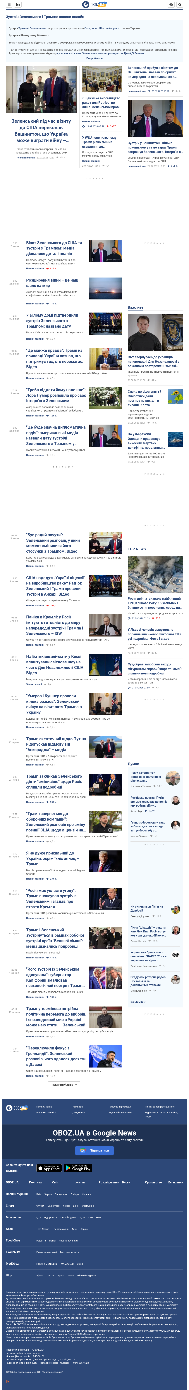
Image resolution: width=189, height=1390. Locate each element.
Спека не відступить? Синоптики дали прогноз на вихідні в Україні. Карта (144, 398)
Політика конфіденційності (160, 1106)
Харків (48, 1194)
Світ (55, 1182)
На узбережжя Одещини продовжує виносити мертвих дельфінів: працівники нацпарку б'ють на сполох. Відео (145, 441)
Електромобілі (60, 1229)
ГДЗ (38, 1217)
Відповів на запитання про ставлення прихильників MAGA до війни (66, 373)
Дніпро (75, 1194)
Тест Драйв (42, 1229)
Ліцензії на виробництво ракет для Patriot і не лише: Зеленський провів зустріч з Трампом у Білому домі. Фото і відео (102, 102)
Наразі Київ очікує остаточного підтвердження (54, 332)
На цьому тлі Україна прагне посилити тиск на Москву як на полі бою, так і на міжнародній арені (56, 795)
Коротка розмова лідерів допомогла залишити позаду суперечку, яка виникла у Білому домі (73, 559)
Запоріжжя (61, 1194)
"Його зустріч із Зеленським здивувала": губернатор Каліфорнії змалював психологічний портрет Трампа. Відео (56, 977)
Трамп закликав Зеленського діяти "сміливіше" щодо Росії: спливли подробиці (54, 781)
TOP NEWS (137, 549)
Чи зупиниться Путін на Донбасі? (146, 908)
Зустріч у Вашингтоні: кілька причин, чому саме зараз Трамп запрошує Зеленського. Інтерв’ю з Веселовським (154, 147)
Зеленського (38, 28)
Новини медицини (47, 1263)
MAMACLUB (67, 1263)
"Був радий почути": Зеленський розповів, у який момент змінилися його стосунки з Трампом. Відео (53, 543)
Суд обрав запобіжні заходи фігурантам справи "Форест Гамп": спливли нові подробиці (155, 668)
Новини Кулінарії (68, 1240)
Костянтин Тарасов (140, 786)
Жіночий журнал (86, 1275)
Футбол (40, 1205)
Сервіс (84, 1229)
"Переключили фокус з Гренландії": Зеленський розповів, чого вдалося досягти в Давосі (55, 1056)
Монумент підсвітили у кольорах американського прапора (61, 679)
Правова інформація (120, 1106)
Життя (80, 1182)
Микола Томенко (139, 836)
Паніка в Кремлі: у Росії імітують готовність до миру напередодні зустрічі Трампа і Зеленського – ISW (54, 625)
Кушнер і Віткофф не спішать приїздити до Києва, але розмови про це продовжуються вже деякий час (68, 720)
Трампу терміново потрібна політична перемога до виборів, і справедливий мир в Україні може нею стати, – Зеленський (56, 1016)
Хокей (66, 1205)
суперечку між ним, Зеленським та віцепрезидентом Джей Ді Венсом (100, 53)
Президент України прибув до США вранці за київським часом (101, 114)
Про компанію (44, 1106)
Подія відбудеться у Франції (43, 952)
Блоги (126, 1182)
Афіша (39, 1275)
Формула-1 (88, 1205)
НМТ (98, 1217)
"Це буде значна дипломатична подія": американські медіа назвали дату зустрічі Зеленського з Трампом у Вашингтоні (56, 436)
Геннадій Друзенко (140, 916)
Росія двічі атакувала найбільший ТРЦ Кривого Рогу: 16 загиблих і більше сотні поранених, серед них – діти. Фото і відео (154, 603)
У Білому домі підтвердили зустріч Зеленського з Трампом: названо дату (52, 320)
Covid (80, 1263)
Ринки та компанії (46, 1252)
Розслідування (109, 1182)
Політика (35, 1182)
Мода (71, 1275)
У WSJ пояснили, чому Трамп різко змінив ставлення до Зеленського (99, 142)
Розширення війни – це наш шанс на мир (52, 283)
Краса (61, 1275)
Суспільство (153, 1182)
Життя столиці (34, 684)
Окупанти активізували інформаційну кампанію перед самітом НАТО (67, 639)
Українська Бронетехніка (143, 966)
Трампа (23, 28)
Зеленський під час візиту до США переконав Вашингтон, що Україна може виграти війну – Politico (41, 131)
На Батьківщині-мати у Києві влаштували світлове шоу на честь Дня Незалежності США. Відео (55, 664)
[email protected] (49, 1362)
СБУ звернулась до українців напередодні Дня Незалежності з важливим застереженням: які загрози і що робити (153, 361)
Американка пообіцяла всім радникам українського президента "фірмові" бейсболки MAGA (54, 409)
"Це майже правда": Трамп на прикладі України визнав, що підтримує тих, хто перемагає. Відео (54, 358)
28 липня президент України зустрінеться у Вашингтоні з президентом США (154, 159)
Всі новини (175, 1182)
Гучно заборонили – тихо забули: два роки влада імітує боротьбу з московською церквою (147, 827)
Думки (133, 764)
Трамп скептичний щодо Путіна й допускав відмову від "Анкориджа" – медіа (56, 744)
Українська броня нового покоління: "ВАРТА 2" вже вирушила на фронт (148, 956)
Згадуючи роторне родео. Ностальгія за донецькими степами (148, 981)
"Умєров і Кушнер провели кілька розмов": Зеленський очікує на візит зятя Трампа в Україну (54, 704)
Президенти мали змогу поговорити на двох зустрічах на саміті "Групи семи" (72, 836)
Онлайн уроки (68, 1217)
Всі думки (137, 1002)
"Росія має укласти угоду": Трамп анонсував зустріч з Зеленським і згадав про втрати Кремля (51, 898)
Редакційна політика (120, 1112)
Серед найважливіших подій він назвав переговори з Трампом (63, 1070)
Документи (79, 1112)
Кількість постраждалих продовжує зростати (155, 613)
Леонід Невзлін (138, 941)
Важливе (135, 307)
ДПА (82, 1217)
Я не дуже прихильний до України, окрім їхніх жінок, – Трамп (53, 858)
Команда (78, 1106)
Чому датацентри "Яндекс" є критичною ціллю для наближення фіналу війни (145, 777)
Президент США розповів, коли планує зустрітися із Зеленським (65, 913)
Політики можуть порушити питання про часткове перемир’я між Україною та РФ (50, 262)
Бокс (75, 1205)
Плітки (50, 1275)
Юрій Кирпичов (138, 991)
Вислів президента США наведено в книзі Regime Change (55, 872)
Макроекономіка (69, 1252)
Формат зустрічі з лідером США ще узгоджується (55, 450)
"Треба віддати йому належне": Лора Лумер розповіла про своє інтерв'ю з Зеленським (56, 395)
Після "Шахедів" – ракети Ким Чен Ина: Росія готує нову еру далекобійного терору (148, 932)
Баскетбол (54, 1205)
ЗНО (90, 1217)
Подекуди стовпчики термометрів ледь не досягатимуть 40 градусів (143, 414)
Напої (52, 1240)
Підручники (50, 1217)
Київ (38, 1194)
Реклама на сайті (46, 1112)
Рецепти (41, 1240)
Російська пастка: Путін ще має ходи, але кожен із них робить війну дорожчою (148, 802)
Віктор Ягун (136, 811)
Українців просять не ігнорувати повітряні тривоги (153, 373)
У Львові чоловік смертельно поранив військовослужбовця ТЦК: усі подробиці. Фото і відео (155, 634)
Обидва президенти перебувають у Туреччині (53, 600)
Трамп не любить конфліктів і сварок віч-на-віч (54, 991)
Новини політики (26, 157)
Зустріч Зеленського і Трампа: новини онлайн (45, 17)
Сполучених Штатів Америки (101, 28)
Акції (74, 1229)
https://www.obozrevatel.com (127, 1292)
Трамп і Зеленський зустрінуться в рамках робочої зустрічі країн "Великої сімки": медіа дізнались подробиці (55, 938)
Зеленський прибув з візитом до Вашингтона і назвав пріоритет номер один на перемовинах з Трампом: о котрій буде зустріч (153, 72)
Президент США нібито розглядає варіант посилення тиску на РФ (51, 758)
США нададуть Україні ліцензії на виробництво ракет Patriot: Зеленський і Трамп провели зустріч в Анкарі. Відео (55, 586)
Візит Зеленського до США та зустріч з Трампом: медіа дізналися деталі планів (54, 248)
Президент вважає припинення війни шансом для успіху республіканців (69, 1031)
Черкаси (87, 1194)
